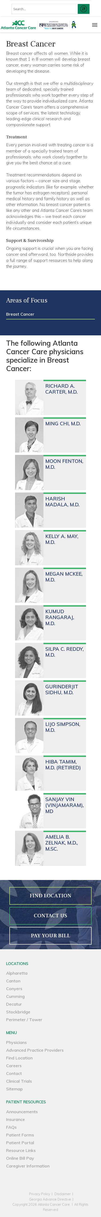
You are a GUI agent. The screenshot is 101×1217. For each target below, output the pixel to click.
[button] (94, 24)
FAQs (11, 1127)
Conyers (14, 988)
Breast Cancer (20, 314)
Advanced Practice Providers (35, 1050)
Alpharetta (16, 973)
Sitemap (14, 1089)
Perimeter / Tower (24, 1019)
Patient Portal (20, 1142)
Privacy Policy (39, 1194)
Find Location (19, 1058)
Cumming (15, 996)
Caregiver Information (28, 1166)
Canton (13, 981)
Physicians (16, 1042)
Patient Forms (20, 1135)
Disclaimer (62, 1194)
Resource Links (21, 1150)
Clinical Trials (19, 1081)
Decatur (14, 1004)
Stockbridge (18, 1012)
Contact (14, 1073)
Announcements (22, 1111)
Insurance (15, 1119)
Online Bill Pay (20, 1158)
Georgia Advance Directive (50, 1199)
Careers (14, 1065)
